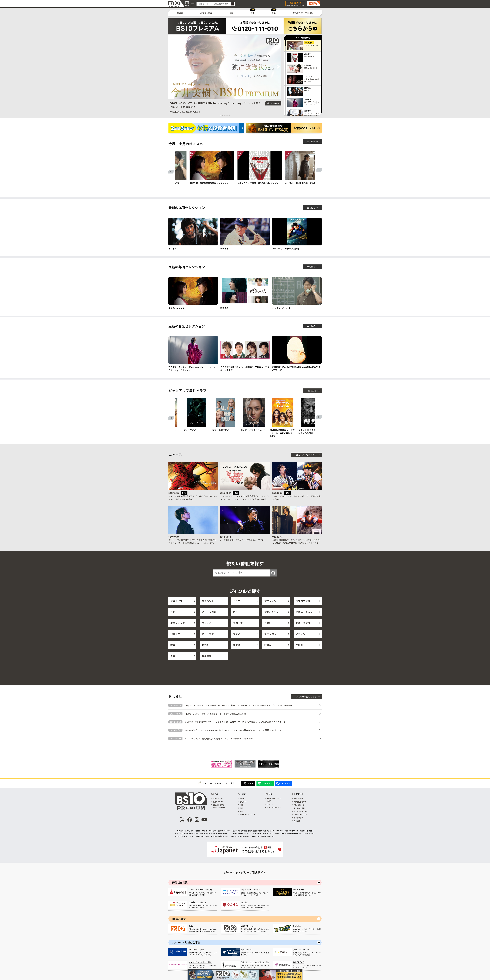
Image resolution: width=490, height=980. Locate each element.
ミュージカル (209, 612)
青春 (172, 656)
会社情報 (297, 821)
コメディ (206, 623)
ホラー (236, 612)
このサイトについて (301, 814)
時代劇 (205, 645)
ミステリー (302, 634)
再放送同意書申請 (300, 802)
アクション (270, 601)
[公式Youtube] (204, 819)
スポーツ (238, 623)
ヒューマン (208, 634)
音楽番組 (206, 656)
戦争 (172, 645)
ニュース (270, 804)
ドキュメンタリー (305, 623)
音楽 (274, 13)
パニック (175, 634)
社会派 (268, 645)
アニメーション (304, 612)
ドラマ (236, 601)
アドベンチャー (272, 612)
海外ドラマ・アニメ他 (303, 13)
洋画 (231, 13)
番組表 (180, 13)
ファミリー (239, 634)
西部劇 (299, 645)
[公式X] (182, 819)
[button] (171, 67)
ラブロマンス (303, 601)
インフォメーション (274, 807)
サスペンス (208, 601)
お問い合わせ (298, 798)
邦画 (252, 13)
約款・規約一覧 (299, 805)
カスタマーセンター (301, 811)
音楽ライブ (176, 601)
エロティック (177, 623)
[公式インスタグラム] (197, 819)
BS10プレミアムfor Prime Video (219, 806)
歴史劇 (236, 645)
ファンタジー (271, 634)
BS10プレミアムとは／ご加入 (275, 799)
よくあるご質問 (299, 808)
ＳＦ (172, 612)
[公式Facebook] (189, 819)
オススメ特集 (206, 13)
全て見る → (312, 141)
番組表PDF (243, 802)
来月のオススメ (218, 802)
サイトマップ (298, 818)
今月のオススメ (218, 798)
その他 (268, 623)
